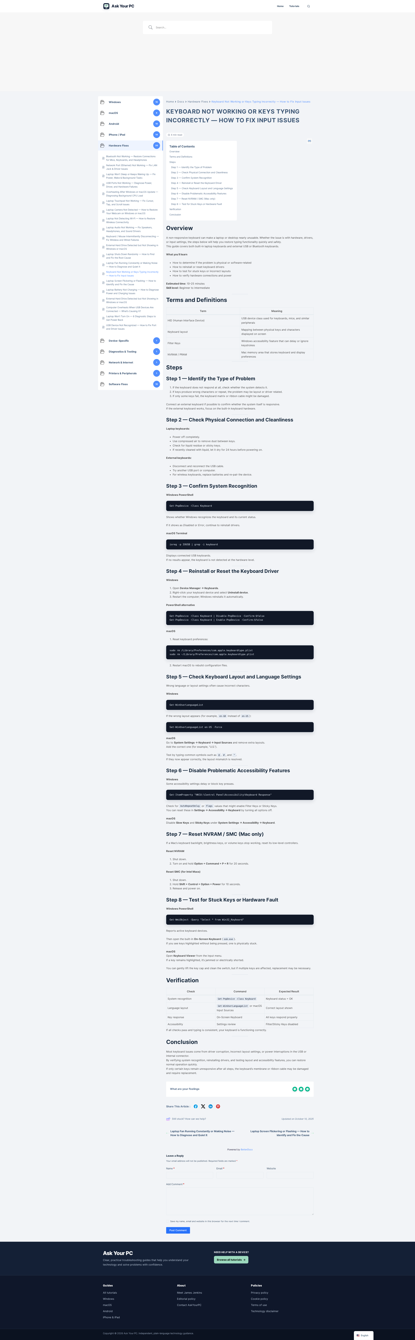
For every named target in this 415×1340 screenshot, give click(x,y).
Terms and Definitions (180, 156)
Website (271, 1168)
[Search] (308, 6)
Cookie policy (259, 1298)
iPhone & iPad (111, 1317)
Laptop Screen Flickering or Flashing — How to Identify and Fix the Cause (279, 1133)
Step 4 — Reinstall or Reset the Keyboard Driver (196, 183)
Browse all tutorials (231, 1259)
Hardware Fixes (198, 101)
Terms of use (259, 1305)
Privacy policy (259, 1292)
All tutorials (110, 1292)
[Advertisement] (207, 58)
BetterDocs (247, 1149)
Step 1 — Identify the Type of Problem (191, 167)
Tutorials (294, 6)
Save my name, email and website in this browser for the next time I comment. (210, 1221)
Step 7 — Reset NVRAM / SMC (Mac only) (193, 198)
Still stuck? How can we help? (189, 1118)
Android (108, 1311)
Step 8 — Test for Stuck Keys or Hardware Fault (196, 204)
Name (170, 1168)
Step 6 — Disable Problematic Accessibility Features (198, 193)
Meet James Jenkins (189, 1292)
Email (220, 1168)
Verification (175, 209)
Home (280, 6)
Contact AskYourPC (189, 1305)
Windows (108, 1298)
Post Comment (178, 1230)
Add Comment (175, 1184)
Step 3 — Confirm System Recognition (191, 177)
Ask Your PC (123, 6)
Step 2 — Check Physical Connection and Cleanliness (199, 172)
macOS (107, 1305)
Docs (180, 101)
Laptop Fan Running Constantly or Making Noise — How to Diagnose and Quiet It (202, 1133)
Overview (174, 151)
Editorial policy (186, 1298)
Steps (172, 162)
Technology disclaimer (265, 1311)
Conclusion (175, 214)
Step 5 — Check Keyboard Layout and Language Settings (202, 188)
